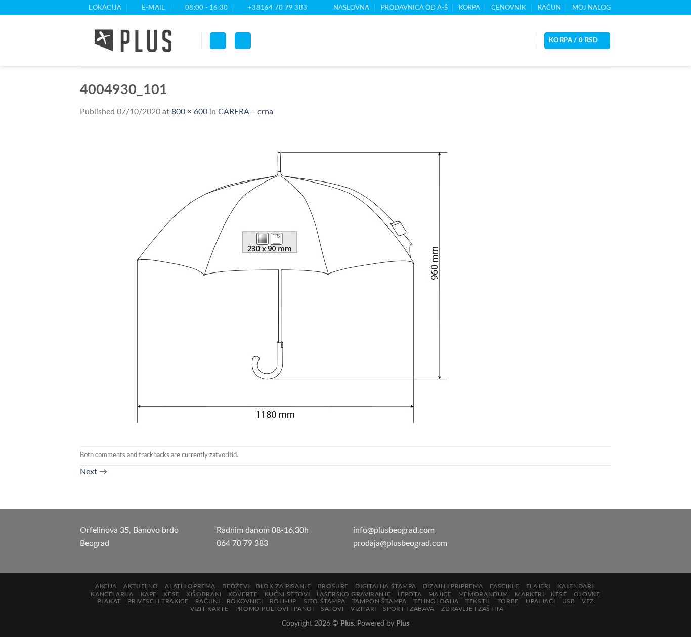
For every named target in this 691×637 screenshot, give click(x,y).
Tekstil (477, 601)
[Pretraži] (243, 40)
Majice (440, 594)
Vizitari (363, 609)
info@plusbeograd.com (394, 530)
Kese (171, 594)
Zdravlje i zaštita (472, 609)
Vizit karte (209, 609)
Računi (207, 601)
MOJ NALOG (591, 8)
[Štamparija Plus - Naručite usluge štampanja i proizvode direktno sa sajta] (133, 41)
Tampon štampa (379, 601)
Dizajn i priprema (453, 586)
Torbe (508, 601)
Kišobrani (204, 594)
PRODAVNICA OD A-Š (414, 8)
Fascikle (504, 586)
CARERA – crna (245, 112)
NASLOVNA (351, 8)
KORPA (469, 8)
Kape (149, 594)
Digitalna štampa (385, 586)
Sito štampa (325, 601)
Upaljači (540, 601)
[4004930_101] (282, 282)
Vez (588, 601)
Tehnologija (436, 601)
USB (568, 601)
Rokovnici (245, 601)
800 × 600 (189, 112)
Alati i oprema (190, 586)
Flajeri (538, 586)
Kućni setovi (287, 594)
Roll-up (283, 601)
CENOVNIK (508, 8)
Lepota (410, 594)
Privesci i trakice (157, 601)
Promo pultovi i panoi (274, 609)
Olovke (587, 594)
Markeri (529, 594)
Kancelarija (112, 594)
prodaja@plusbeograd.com (400, 543)
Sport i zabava (409, 609)
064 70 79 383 (242, 543)
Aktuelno (140, 586)
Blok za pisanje (283, 586)
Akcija (106, 586)
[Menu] (218, 40)
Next (93, 472)
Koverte (242, 594)
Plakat (109, 601)
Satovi (332, 609)
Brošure (333, 586)
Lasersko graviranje (354, 594)
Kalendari (575, 586)
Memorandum (483, 594)
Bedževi (235, 586)
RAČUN (549, 8)
